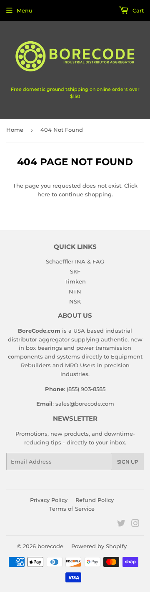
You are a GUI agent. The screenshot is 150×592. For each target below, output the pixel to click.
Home (14, 129)
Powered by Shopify (99, 546)
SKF (75, 271)
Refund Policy (94, 500)
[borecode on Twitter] (121, 524)
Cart (137, 10)
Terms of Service (72, 508)
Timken (75, 281)
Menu (24, 10)
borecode (50, 546)
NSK (75, 301)
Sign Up (127, 462)
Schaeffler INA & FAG (75, 261)
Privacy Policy (49, 500)
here (44, 194)
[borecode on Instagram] (135, 524)
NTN (75, 291)
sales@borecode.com (84, 403)
